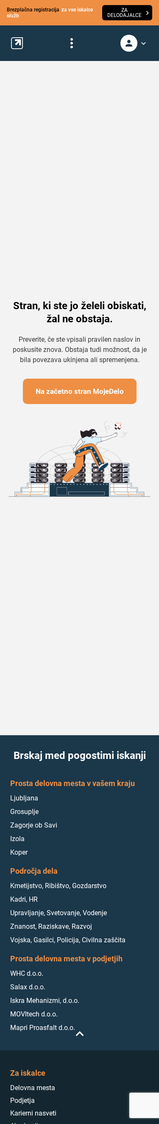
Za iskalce (27, 1073)
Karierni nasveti (33, 1113)
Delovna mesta (32, 1088)
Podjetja (22, 1100)
